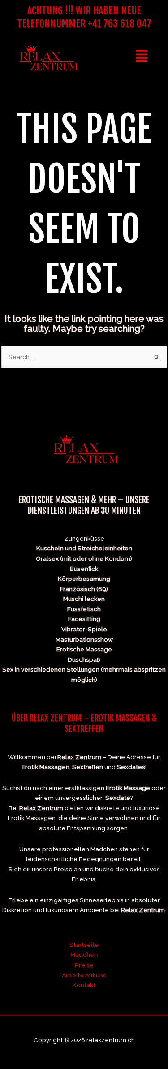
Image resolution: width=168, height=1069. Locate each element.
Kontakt (84, 985)
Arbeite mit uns (84, 975)
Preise (63, 869)
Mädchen (104, 849)
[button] (141, 57)
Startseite (84, 944)
